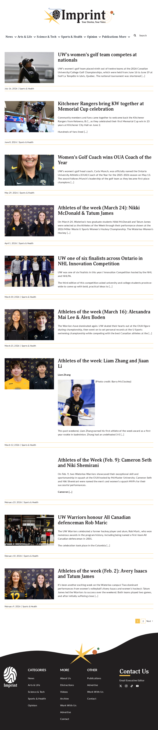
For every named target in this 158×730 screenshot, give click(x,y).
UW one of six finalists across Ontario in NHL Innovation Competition (100, 261)
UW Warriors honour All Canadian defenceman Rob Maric (94, 520)
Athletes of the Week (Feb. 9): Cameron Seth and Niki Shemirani (105, 463)
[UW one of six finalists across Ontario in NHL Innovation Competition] (29, 271)
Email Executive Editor (131, 680)
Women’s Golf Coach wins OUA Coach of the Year (105, 160)
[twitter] (120, 686)
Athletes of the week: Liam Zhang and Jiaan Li (103, 363)
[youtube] (137, 686)
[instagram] (126, 686)
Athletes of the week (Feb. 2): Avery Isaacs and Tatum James (102, 573)
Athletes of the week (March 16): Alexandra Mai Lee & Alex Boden (104, 314)
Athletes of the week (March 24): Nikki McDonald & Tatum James (99, 210)
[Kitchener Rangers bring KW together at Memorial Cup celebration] (29, 116)
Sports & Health (26, 88)
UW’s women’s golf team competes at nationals (97, 57)
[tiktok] (132, 686)
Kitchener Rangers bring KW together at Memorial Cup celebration (101, 106)
